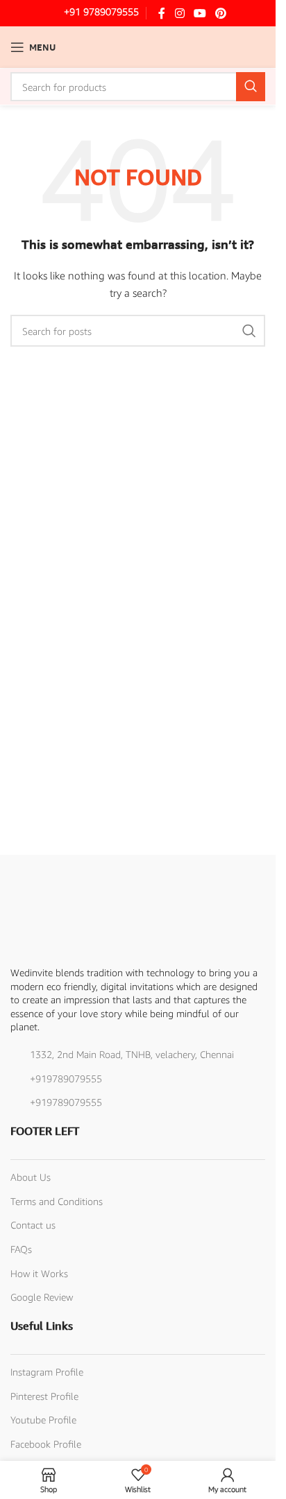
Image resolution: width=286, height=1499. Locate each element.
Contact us (33, 1225)
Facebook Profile (45, 1444)
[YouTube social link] (199, 13)
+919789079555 (66, 1078)
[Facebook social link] (161, 13)
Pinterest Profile (44, 1396)
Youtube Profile (43, 1420)
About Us (30, 1177)
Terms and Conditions (56, 1201)
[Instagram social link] (179, 13)
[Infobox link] (91, 13)
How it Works (39, 1273)
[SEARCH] (250, 86)
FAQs (21, 1249)
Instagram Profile (46, 1372)
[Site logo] (138, 46)
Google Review (41, 1297)
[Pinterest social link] (221, 13)
